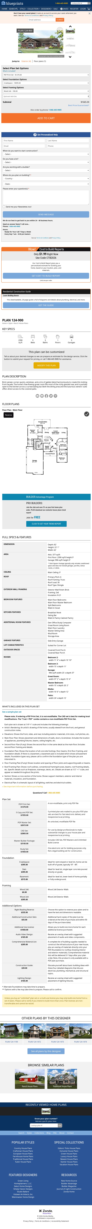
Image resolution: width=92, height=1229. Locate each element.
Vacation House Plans (69, 1164)
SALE (56, 9)
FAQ (55, 1133)
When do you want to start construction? (20, 151)
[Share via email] (37, 396)
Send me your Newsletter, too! (18, 207)
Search (21, 1133)
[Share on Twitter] (51, 396)
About (61, 1133)
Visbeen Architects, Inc (23, 1194)
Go (89, 3)
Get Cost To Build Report (46, 275)
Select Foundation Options (15, 79)
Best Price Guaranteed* (78, 105)
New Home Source (69, 1181)
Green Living (23, 1181)
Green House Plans (69, 1153)
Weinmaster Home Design (23, 1197)
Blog (48, 1133)
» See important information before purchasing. (22, 786)
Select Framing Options (13, 87)
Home (4, 323)
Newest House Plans (69, 1159)
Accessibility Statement (60, 1221)
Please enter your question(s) (16, 188)
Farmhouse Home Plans (23, 1156)
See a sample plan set (11, 712)
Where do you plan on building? (17, 175)
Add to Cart (46, 118)
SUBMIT (60, 20)
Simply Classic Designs (23, 1189)
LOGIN (83, 9)
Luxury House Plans (69, 1156)
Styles (29, 1133)
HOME (4, 9)
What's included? (9, 71)
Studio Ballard (23, 1191)
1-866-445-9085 (55, 110)
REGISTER (74, 9)
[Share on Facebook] (46, 396)
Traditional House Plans (23, 1159)
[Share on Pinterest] (55, 396)
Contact (70, 1133)
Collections (39, 1133)
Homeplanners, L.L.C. (23, 1183)
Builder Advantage (69, 1183)
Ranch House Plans (21, 323)
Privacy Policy (48, 15)
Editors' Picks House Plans (69, 1148)
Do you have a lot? (10, 159)
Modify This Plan (46, 365)
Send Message (46, 214)
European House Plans (23, 1153)
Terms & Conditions (31, 15)
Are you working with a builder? (16, 167)
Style (22, 9)
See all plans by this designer (46, 1051)
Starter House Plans (69, 1162)
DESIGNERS (46, 9)
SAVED (65, 9)
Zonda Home (69, 1191)
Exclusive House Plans (69, 1151)
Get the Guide (46, 305)
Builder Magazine (69, 1186)
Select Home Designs (23, 1186)
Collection (33, 9)
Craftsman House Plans (23, 1151)
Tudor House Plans (23, 1162)
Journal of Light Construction (69, 1189)
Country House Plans (23, 1148)
